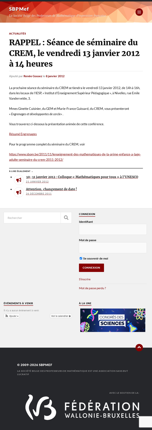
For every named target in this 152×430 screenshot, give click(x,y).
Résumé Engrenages (23, 134)
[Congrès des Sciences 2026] (113, 331)
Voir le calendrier (60, 315)
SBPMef (19, 9)
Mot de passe (87, 240)
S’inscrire (84, 279)
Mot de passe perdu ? (92, 288)
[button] (11, 316)
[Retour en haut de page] (139, 347)
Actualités (17, 33)
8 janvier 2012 (55, 76)
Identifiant (86, 221)
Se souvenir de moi (95, 258)
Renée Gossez (33, 76)
